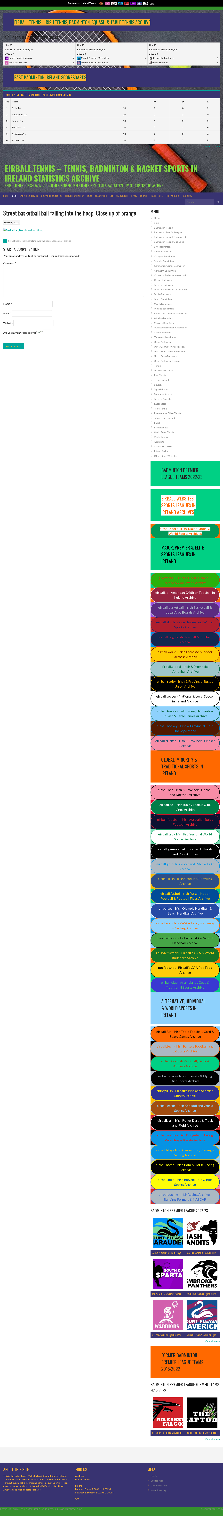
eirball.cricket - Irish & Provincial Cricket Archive (185, 743)
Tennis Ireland (161, 380)
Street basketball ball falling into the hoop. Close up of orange (37, 240)
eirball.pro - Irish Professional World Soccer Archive (185, 836)
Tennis (134, 195)
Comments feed (159, 1485)
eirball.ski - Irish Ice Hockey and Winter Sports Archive (185, 624)
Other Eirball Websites (165, 456)
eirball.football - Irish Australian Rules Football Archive (185, 821)
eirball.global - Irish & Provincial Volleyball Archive (185, 669)
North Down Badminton (166, 356)
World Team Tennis (164, 432)
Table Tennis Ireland (164, 417)
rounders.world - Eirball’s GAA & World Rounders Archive (185, 955)
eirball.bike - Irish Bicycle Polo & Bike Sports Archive (185, 1182)
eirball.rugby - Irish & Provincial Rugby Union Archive (185, 683)
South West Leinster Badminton (170, 313)
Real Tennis (160, 375)
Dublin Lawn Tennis (164, 370)
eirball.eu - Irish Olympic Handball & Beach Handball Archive (185, 910)
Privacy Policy (161, 451)
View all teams (212, 1341)
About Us (187, 195)
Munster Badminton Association (170, 327)
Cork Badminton (162, 332)
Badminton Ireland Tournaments (170, 237)
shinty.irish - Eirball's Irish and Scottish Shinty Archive (185, 1093)
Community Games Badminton (169, 265)
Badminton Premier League (168, 232)
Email (7, 313)
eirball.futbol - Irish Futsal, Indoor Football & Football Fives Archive (185, 895)
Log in (154, 1475)
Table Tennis (157, 195)
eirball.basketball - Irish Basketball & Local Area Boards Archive (185, 609)
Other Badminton (163, 251)
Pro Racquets (172, 195)
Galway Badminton (163, 280)
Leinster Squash (162, 399)
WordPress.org (158, 1490)
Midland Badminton (164, 308)
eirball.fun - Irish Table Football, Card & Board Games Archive (185, 1034)
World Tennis (161, 436)
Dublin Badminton (163, 294)
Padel (157, 422)
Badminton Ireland (29, 195)
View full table (212, 146)
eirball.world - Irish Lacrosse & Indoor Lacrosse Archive (185, 654)
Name (7, 303)
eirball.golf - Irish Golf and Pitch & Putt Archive (185, 866)
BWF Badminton (162, 246)
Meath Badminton (163, 303)
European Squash (163, 394)
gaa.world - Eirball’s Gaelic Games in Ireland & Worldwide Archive (185, 580)
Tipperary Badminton (165, 337)
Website (8, 323)
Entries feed (157, 1480)
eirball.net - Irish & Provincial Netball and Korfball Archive (185, 792)
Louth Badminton (163, 299)
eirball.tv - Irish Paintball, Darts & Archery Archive (185, 1063)
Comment (9, 263)
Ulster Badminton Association (169, 346)
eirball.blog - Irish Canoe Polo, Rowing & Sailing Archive (185, 1152)
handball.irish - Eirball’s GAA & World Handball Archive (185, 940)
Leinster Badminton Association (170, 289)
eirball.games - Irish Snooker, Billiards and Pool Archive (185, 851)
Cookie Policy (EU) (163, 446)
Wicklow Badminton (164, 318)
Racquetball (160, 403)
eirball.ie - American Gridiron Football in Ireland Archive (185, 595)
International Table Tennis (167, 413)
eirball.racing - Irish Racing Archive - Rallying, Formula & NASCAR (185, 1196)
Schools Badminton (164, 261)
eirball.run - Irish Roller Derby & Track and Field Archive (185, 1122)
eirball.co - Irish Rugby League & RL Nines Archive (185, 807)
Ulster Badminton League (167, 361)
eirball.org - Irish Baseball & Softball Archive (185, 639)
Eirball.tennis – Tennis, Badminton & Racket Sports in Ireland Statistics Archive (101, 173)
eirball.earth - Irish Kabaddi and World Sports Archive (185, 1108)
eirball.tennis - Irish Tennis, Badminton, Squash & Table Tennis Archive (185, 713)
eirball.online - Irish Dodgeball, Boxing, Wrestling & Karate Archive (185, 1137)
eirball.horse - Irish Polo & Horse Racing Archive (185, 1167)
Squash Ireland (161, 389)
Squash (143, 195)
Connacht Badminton (51, 195)
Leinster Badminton (74, 195)
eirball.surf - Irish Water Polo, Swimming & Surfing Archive (185, 925)
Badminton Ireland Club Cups (169, 241)
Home (5, 195)
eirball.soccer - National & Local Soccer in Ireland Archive (185, 698)
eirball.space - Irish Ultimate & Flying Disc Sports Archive (185, 1078)
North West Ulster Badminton (169, 351)
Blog (14, 195)
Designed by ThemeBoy (212, 1509)
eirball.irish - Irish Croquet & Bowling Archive (185, 881)
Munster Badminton (97, 195)
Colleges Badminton (164, 256)
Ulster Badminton (118, 195)
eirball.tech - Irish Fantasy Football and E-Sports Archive (185, 1048)
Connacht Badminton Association (171, 275)
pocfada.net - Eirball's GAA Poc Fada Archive (185, 970)
